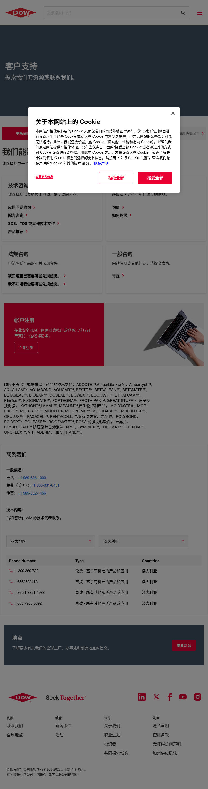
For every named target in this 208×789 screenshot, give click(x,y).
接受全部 (155, 178)
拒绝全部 (116, 178)
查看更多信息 (44, 177)
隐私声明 (101, 162)
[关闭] (173, 113)
